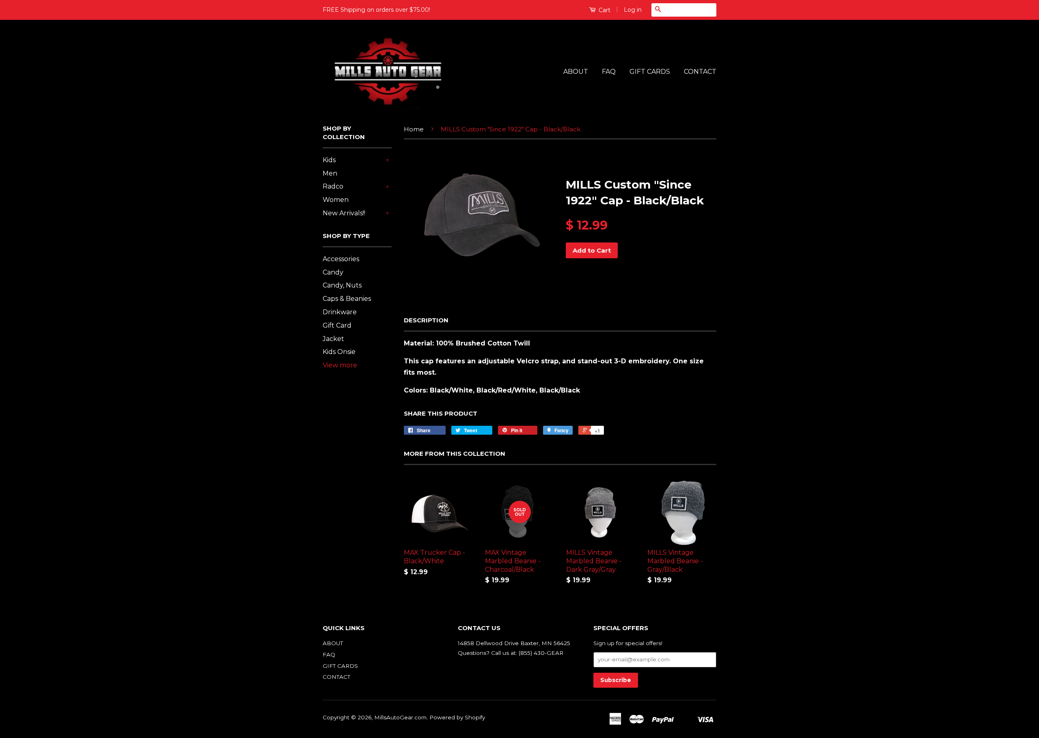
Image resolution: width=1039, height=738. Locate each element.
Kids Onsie (339, 352)
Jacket (333, 339)
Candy (333, 272)
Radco (333, 186)
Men (330, 173)
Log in (633, 9)
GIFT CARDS (649, 71)
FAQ (609, 71)
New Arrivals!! (344, 213)
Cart (603, 10)
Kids (329, 160)
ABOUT (575, 71)
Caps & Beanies (347, 298)
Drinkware (340, 312)
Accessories (341, 259)
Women (336, 200)
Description (426, 320)
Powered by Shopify (457, 717)
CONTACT (700, 71)
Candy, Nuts (342, 285)
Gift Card (337, 325)
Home (414, 129)
